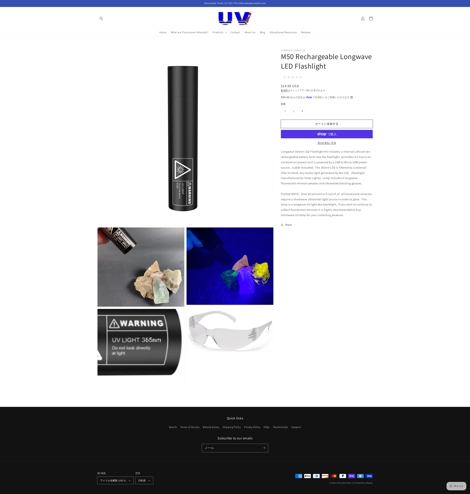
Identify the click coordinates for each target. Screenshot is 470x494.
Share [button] (288, 224)
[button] (101, 18)
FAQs (266, 427)
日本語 (142, 480)
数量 (283, 103)
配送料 (284, 90)
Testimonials (280, 427)
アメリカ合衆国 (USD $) (113, 480)
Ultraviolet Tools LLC (346, 483)
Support (296, 427)
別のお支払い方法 (327, 142)
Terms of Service (190, 427)
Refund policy (211, 427)
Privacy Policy (252, 427)
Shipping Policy (232, 427)
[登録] (264, 448)
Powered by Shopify (364, 483)
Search (173, 427)
